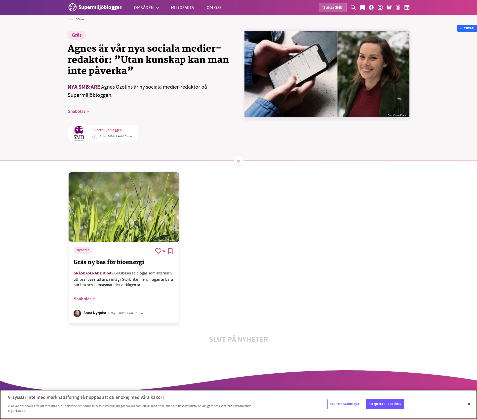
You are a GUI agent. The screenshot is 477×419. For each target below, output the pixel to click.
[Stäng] (469, 403)
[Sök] (353, 7)
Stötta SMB (333, 8)
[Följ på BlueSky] (389, 7)
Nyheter (83, 250)
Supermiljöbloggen (107, 130)
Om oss (214, 7)
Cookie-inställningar (344, 403)
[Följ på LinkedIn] (406, 7)
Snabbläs (76, 111)
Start (71, 19)
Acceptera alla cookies (385, 403)
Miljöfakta (182, 7)
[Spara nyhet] (170, 251)
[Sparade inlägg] (362, 7)
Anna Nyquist (94, 313)
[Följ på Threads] (398, 7)
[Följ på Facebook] (371, 7)
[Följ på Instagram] (380, 7)
